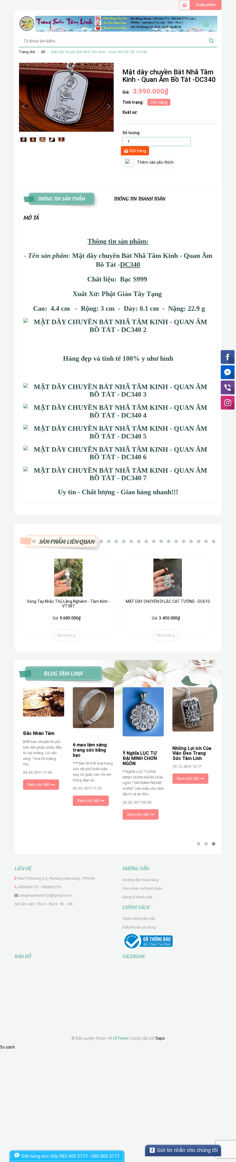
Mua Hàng (66, 635)
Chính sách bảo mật (138, 918)
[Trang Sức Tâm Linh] (118, 23)
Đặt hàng (137, 150)
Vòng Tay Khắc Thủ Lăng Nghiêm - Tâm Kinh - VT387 (68, 603)
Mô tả (31, 217)
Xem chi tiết (39, 784)
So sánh (7, 1047)
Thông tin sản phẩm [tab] (61, 198)
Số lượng (131, 132)
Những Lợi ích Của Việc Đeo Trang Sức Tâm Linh (191, 753)
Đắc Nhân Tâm (38, 733)
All (43, 52)
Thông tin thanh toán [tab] (139, 198)
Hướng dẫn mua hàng (140, 880)
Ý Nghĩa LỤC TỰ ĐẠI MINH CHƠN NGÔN (140, 758)
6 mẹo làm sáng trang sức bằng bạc (90, 750)
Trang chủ (27, 52)
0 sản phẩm (206, 5)
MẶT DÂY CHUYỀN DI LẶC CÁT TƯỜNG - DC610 (168, 601)
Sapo (160, 1038)
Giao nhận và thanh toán (142, 888)
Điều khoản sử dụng (139, 927)
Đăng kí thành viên (137, 897)
